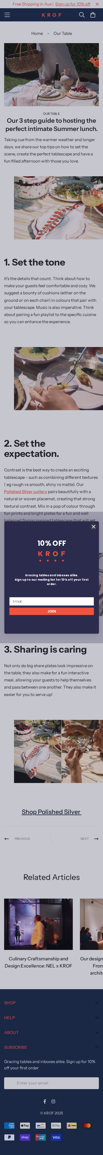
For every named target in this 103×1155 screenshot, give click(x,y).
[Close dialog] (93, 526)
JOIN (51, 611)
